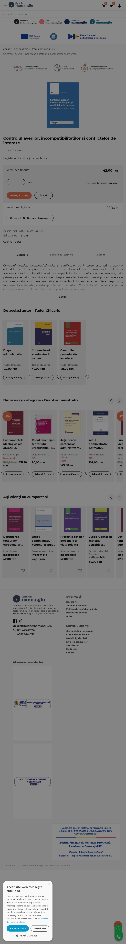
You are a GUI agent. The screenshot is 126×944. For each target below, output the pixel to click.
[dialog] (27, 911)
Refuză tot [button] (39, 928)
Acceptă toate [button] (18, 928)
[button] (28, 935)
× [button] (49, 884)
